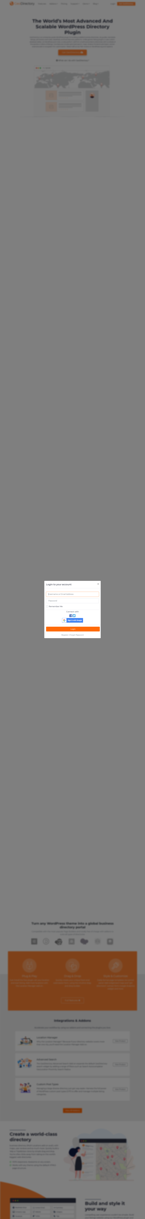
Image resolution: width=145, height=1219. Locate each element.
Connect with (72, 612)
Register (64, 635)
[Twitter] (74, 616)
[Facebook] (70, 616)
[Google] (72, 620)
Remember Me (56, 606)
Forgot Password (77, 635)
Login (73, 629)
